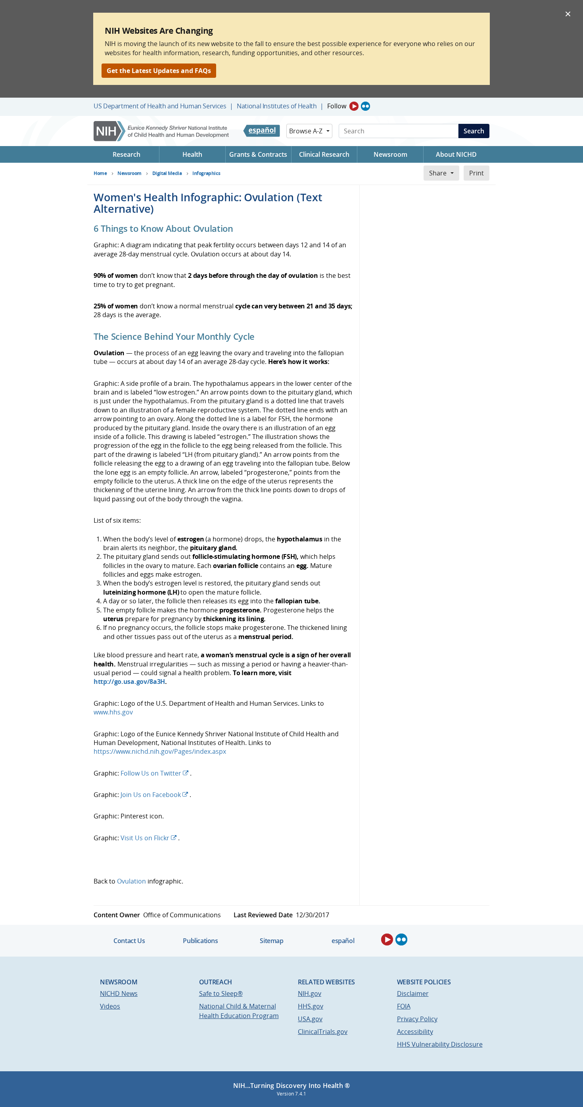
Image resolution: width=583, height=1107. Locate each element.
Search (474, 131)
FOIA (403, 1006)
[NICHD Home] (162, 131)
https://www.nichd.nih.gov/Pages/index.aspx (160, 751)
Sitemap (271, 940)
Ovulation (131, 881)
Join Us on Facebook (151, 794)
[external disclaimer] (189, 773)
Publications (200, 940)
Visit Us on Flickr (145, 838)
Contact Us (129, 940)
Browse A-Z (305, 131)
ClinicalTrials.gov (322, 1031)
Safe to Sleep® (221, 993)
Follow (336, 106)
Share (438, 173)
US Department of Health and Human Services (160, 106)
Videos (110, 1006)
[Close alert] (567, 13)
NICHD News (119, 993)
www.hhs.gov (113, 712)
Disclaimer (413, 993)
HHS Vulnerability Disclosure (440, 1044)
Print (476, 173)
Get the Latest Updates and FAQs (159, 70)
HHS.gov (310, 1006)
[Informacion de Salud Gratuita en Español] (261, 131)
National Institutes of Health (276, 106)
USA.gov (310, 1019)
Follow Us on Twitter (151, 773)
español (343, 940)
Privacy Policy (417, 1019)
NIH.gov (309, 993)
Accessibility (415, 1031)
